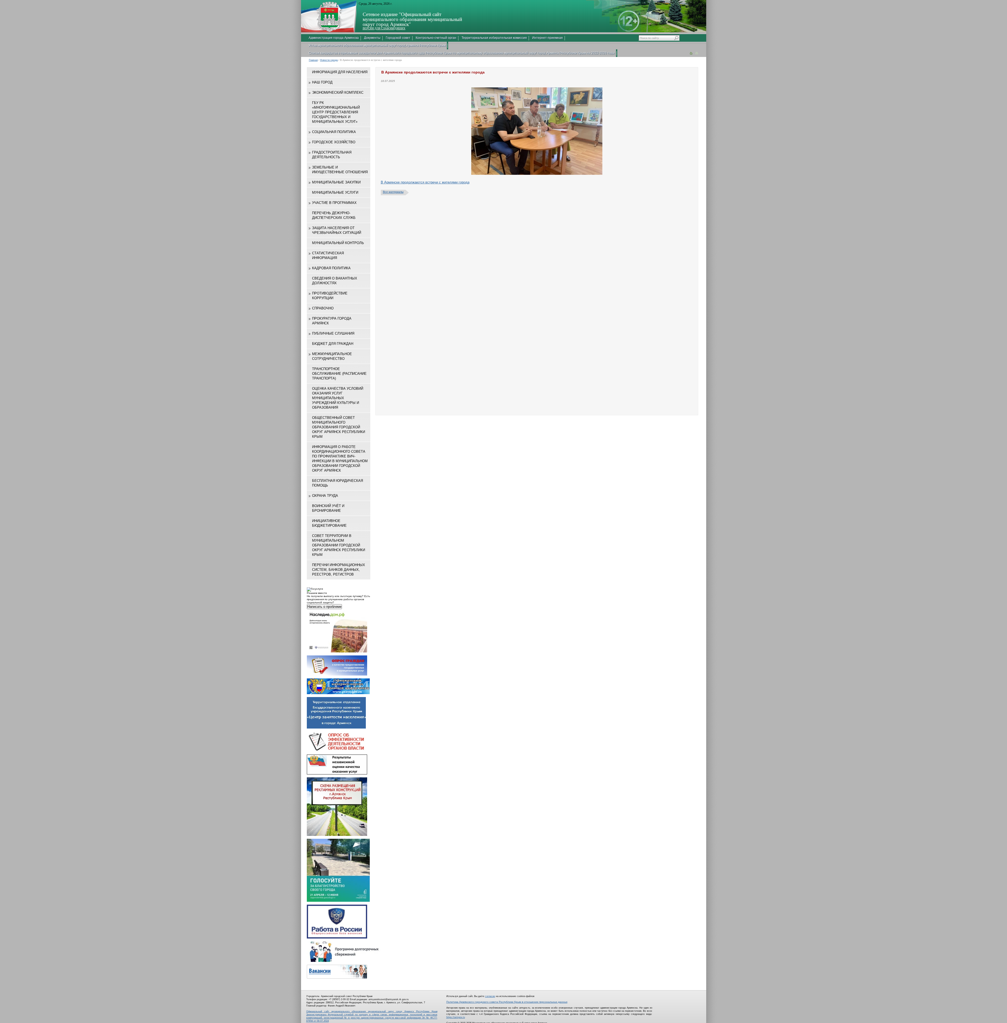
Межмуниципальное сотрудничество (332, 356)
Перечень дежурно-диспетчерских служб (334, 215)
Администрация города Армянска (334, 38)
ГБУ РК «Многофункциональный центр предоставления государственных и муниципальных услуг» (336, 112)
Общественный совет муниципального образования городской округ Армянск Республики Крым (338, 427)
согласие (490, 996)
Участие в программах (334, 203)
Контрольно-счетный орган (436, 38)
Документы (372, 38)
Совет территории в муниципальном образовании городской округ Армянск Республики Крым (338, 545)
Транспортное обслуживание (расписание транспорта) (339, 373)
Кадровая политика (331, 268)
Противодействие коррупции (329, 295)
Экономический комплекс (337, 92)
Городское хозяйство (333, 142)
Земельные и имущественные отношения (340, 169)
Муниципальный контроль (338, 243)
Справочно (323, 308)
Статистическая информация (328, 255)
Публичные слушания (333, 333)
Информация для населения (339, 72)
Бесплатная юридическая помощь (337, 483)
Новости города (329, 60)
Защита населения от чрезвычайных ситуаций (336, 230)
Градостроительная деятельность (331, 154)
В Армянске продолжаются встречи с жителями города (425, 182)
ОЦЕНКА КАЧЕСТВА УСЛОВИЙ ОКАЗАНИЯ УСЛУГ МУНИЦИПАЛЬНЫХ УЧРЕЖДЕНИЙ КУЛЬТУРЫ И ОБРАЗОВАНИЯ (337, 398)
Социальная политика (334, 132)
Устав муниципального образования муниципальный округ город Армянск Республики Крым (377, 45)
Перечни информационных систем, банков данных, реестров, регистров (338, 569)
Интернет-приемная (547, 38)
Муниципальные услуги (335, 192)
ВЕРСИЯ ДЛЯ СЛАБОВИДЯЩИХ (384, 28)
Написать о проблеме (324, 607)
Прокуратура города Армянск (331, 321)
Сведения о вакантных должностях (334, 280)
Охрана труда (325, 496)
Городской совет (398, 38)
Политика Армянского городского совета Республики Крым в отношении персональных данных (506, 1001)
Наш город (322, 82)
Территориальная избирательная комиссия (494, 38)
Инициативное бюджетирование (329, 523)
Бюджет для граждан (332, 344)
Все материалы (393, 191)
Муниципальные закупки (336, 182)
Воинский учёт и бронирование (328, 508)
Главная (313, 60)
